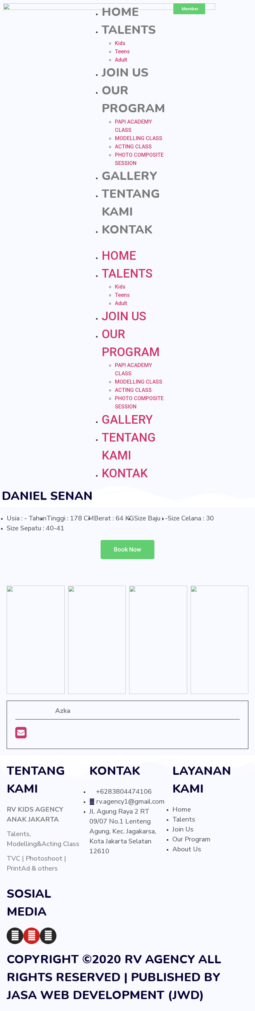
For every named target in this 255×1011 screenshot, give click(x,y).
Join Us (125, 73)
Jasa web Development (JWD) (105, 995)
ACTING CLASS (133, 146)
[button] (127, 243)
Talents (129, 30)
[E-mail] (21, 735)
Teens (122, 51)
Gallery (129, 176)
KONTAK (127, 230)
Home (120, 12)
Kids (120, 43)
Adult (121, 60)
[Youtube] (31, 936)
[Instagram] (15, 936)
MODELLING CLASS (138, 138)
